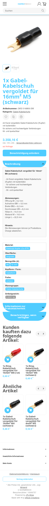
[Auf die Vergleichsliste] (13, 117)
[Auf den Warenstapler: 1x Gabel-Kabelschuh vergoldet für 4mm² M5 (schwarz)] (30, 410)
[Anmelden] (39, 4)
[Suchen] (42, 10)
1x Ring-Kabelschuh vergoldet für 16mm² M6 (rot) (11, 369)
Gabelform (10, 272)
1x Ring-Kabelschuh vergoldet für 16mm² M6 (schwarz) (33, 370)
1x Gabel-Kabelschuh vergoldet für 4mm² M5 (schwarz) (33, 421)
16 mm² (14, 264)
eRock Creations (32, 497)
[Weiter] (43, 333)
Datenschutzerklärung (19, 474)
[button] (6, 68)
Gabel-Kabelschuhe (21, 111)
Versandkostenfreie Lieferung (29, 142)
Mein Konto (7, 463)
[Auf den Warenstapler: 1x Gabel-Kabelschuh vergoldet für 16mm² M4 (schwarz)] (7, 410)
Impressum (35, 474)
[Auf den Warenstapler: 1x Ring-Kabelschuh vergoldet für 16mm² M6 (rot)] (7, 360)
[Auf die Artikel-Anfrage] (6, 117)
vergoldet (10, 256)
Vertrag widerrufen (24, 479)
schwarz (9, 280)
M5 (7, 264)
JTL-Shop (30, 495)
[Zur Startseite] (24, 4)
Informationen (8, 449)
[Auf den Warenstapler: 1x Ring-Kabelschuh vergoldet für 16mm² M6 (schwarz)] (30, 360)
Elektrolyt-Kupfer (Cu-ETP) (17, 248)
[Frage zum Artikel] (21, 117)
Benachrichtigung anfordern (24, 153)
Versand (23, 487)
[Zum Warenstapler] (44, 4)
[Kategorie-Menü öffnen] (5, 4)
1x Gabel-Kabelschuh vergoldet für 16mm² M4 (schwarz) (10, 421)
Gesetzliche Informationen (13, 456)
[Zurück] (38, 333)
